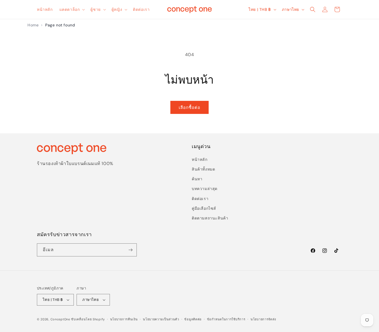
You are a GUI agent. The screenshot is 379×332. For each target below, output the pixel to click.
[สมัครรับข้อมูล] (130, 249)
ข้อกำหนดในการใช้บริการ (226, 319)
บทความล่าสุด (205, 188)
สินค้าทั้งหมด (203, 169)
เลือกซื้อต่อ (189, 107)
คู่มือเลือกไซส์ (204, 208)
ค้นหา (197, 178)
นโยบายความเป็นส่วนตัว (161, 319)
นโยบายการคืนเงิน (124, 319)
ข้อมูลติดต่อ (193, 319)
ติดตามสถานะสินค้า (210, 218)
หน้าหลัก (200, 159)
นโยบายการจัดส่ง (263, 319)
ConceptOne (60, 319)
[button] (71, 9)
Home (33, 25)
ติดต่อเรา (200, 198)
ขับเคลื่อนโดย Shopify (88, 319)
